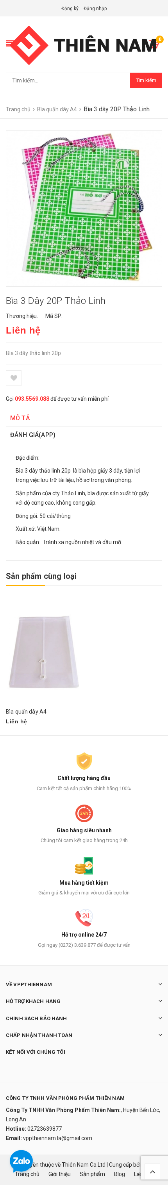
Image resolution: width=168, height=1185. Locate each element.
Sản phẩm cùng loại (41, 576)
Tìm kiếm (146, 80)
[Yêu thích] (13, 378)
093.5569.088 (32, 399)
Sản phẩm (92, 1174)
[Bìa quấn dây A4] (44, 652)
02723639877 (44, 1129)
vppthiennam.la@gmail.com (57, 1138)
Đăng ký (70, 8)
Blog (119, 1174)
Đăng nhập (95, 8)
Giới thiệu (59, 1174)
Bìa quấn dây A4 (26, 712)
